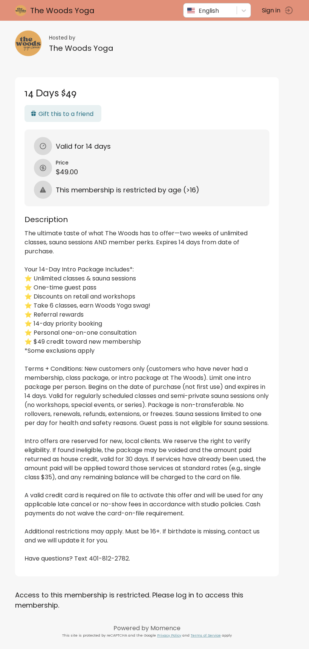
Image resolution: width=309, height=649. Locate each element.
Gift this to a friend (65, 114)
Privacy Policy (169, 635)
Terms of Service (206, 635)
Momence (165, 628)
